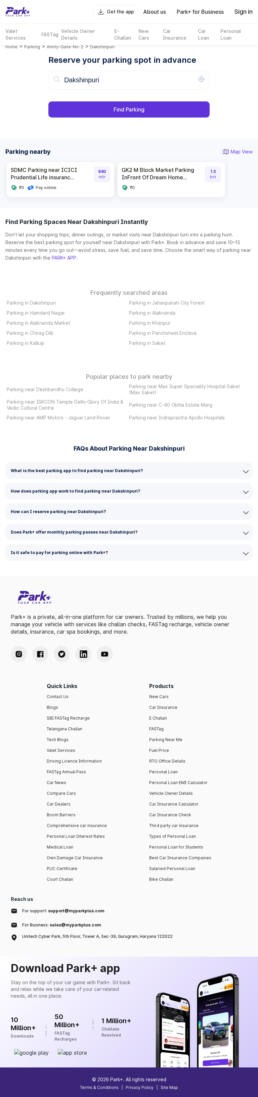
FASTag (156, 728)
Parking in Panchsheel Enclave (163, 333)
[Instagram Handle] (19, 654)
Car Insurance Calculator (174, 804)
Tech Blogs (58, 739)
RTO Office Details (167, 761)
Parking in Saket (147, 343)
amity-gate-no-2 (65, 46)
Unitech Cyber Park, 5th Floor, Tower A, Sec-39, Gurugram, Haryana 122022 (97, 936)
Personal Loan (163, 771)
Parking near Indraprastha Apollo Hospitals (177, 417)
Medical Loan (60, 847)
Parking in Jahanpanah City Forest (167, 303)
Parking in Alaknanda (152, 313)
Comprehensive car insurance (77, 825)
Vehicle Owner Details (171, 793)
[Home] (17, 11)
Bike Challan (161, 879)
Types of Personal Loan (172, 836)
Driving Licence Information (74, 761)
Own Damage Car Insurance (75, 857)
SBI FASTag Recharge (68, 718)
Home (11, 46)
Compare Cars (61, 793)
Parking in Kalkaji (25, 343)
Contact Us (58, 696)
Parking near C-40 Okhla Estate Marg (170, 405)
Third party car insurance (174, 825)
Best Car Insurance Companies (180, 857)
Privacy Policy (140, 1087)
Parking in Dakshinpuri (31, 303)
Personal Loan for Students (176, 847)
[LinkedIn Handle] (83, 654)
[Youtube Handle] (105, 654)
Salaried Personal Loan (172, 868)
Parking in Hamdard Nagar (36, 313)
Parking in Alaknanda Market (38, 323)
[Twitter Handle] (62, 654)
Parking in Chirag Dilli (30, 333)
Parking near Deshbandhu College (45, 389)
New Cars (159, 696)
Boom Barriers (61, 814)
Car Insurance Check (170, 814)
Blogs (52, 707)
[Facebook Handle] (40, 654)
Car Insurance (163, 707)
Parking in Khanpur (150, 323)
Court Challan (60, 879)
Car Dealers (59, 804)
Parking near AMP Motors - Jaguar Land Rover (58, 417)
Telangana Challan (64, 728)
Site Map (169, 1087)
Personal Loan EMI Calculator (178, 782)
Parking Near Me (165, 739)
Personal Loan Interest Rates (76, 836)
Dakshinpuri (102, 46)
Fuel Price (159, 750)
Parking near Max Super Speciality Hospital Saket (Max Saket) (184, 389)
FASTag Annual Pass (66, 771)
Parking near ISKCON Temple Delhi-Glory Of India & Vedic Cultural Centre (65, 405)
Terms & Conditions (99, 1087)
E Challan (158, 718)
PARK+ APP (64, 258)
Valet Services (61, 750)
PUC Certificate (62, 868)
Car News (56, 782)
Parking (32, 46)
